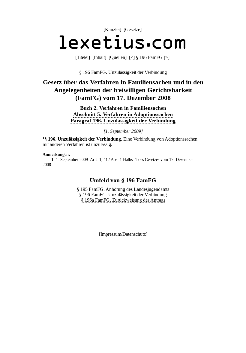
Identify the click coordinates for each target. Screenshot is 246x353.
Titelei (82, 57)
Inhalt (99, 57)
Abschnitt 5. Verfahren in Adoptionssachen (123, 114)
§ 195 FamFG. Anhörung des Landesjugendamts (123, 189)
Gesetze (132, 29)
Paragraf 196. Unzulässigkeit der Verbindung (123, 121)
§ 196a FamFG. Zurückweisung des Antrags (123, 200)
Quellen (117, 57)
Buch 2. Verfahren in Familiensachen (123, 108)
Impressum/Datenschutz (123, 234)
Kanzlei (112, 29)
